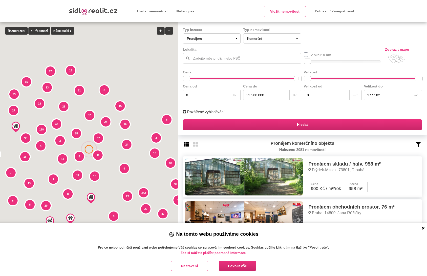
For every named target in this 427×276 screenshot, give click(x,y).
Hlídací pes (185, 11)
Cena (187, 72)
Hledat (302, 125)
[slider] (307, 61)
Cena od (190, 86)
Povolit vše (237, 266)
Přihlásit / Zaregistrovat (334, 11)
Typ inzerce (192, 30)
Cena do (250, 86)
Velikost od (313, 86)
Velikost (310, 72)
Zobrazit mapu (397, 49)
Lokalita (189, 49)
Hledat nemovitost (152, 11)
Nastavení (189, 266)
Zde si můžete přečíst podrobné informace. (214, 253)
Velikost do (373, 86)
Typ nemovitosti (256, 30)
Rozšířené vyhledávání (205, 112)
